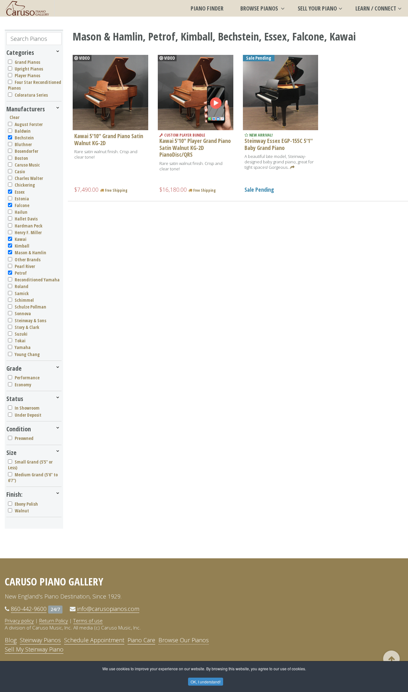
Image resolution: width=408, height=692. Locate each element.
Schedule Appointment (94, 640)
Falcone (22, 205)
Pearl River (25, 266)
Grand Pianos (27, 62)
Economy (23, 385)
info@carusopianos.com (108, 609)
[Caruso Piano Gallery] (27, 8)
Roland (21, 286)
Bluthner (23, 144)
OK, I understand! (206, 681)
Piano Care (141, 640)
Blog (11, 640)
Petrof (21, 273)
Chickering (25, 185)
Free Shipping (115, 190)
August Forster (29, 124)
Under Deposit (28, 415)
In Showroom (27, 408)
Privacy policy (19, 620)
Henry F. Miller (28, 232)
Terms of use (88, 620)
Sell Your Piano (317, 8)
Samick (22, 293)
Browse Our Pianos (183, 640)
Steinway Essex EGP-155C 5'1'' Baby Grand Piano (278, 144)
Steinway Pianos (40, 640)
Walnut (22, 511)
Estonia (22, 199)
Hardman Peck (28, 226)
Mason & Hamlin (30, 252)
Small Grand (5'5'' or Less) (30, 465)
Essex (20, 192)
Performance (27, 378)
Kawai (20, 239)
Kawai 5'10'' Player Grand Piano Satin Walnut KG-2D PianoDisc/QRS (195, 147)
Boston (21, 158)
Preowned (24, 438)
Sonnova (23, 313)
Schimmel (24, 300)
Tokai (20, 341)
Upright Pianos (29, 69)
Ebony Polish (26, 504)
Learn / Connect (375, 8)
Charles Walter (29, 178)
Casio (20, 171)
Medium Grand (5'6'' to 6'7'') (33, 477)
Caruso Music (27, 165)
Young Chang (27, 354)
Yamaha (23, 347)
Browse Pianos (259, 8)
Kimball (22, 246)
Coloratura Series (31, 95)
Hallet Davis (26, 219)
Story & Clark (27, 327)
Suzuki (21, 334)
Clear (14, 117)
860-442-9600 (29, 609)
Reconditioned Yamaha (37, 280)
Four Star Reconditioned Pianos (34, 85)
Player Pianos (27, 75)
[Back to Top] (391, 659)
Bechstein (24, 138)
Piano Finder (207, 8)
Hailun (21, 212)
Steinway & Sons (30, 320)
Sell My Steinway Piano (34, 649)
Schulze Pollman (30, 307)
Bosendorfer (26, 151)
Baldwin (23, 131)
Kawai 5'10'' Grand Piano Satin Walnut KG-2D (108, 139)
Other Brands (27, 260)
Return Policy (53, 620)
